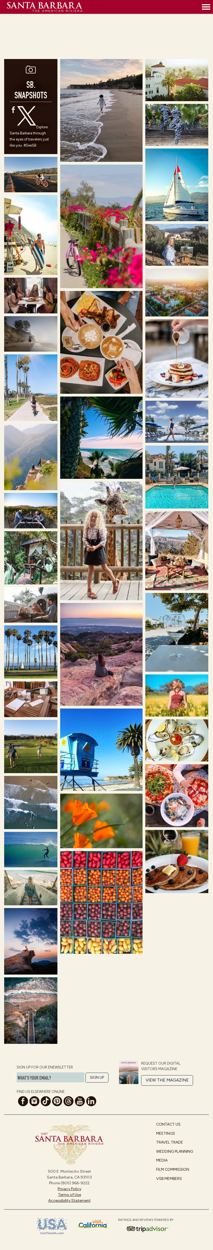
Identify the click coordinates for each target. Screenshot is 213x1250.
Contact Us (168, 1124)
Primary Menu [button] (206, 7)
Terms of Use (69, 1194)
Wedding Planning (174, 1151)
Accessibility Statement (69, 1200)
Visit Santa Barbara (103, 7)
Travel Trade (169, 1142)
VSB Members (169, 1178)
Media (162, 1160)
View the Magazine (167, 1080)
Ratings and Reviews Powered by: (146, 1220)
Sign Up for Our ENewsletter (45, 1067)
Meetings (165, 1133)
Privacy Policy (69, 1189)
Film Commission (172, 1169)
